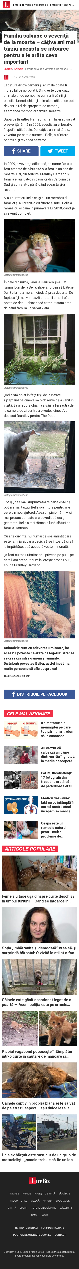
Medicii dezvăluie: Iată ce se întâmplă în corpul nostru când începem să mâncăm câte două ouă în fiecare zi (58, 804)
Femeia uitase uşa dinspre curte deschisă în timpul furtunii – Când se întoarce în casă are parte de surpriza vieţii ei (38, 899)
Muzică (35, 1200)
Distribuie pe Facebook (41, 694)
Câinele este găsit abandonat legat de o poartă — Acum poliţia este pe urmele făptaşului (36, 1002)
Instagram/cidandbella (16, 274)
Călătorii (66, 1207)
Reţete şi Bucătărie (43, 1207)
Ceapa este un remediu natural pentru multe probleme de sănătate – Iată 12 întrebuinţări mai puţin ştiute (55, 829)
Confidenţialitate (52, 1227)
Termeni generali (26, 1227)
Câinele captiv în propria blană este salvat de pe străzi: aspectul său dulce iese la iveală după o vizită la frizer (38, 1106)
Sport (23, 1207)
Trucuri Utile (18, 1200)
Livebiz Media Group (33, 1251)
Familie (26, 1193)
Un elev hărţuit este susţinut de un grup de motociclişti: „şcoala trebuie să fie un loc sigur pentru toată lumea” (39, 1157)
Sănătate (64, 1193)
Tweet (61, 151)
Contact (60, 1234)
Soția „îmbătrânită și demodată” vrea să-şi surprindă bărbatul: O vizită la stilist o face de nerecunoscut (39, 950)
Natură (47, 1200)
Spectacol (63, 1200)
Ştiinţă (11, 1207)
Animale (14, 1193)
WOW (45, 1215)
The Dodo (48, 416)
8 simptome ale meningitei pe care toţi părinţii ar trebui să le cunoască (57, 729)
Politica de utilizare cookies (32, 1234)
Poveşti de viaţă (45, 1193)
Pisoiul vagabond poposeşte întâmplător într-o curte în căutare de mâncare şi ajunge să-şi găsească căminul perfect (37, 1054)
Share (23, 151)
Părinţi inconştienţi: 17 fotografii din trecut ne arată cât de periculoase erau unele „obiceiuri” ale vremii (57, 779)
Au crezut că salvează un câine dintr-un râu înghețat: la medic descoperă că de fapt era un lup (58, 754)
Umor (34, 1215)
